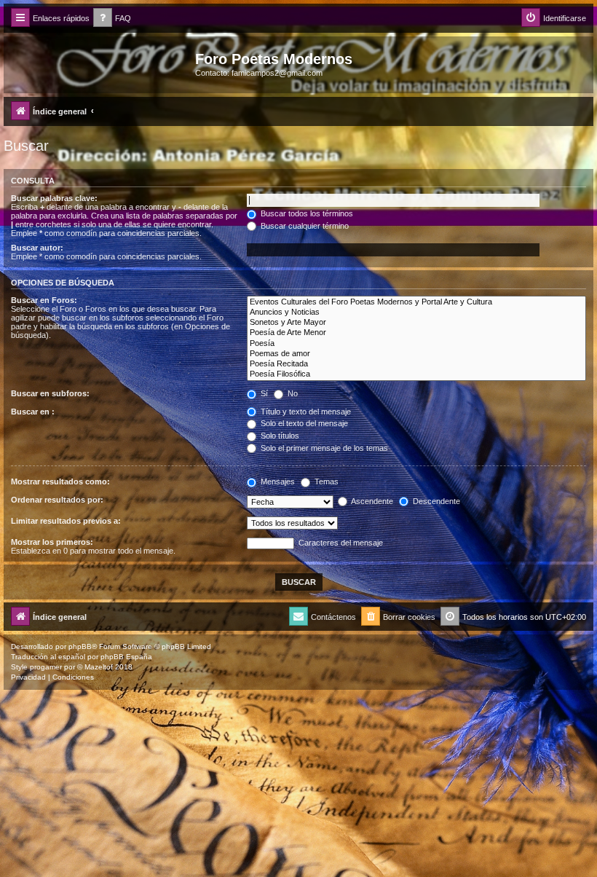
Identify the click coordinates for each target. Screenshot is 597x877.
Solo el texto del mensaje (303, 423)
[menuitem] (112, 18)
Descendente (435, 501)
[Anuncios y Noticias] (416, 312)
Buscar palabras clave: (54, 198)
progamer (46, 667)
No (291, 393)
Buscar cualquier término (303, 225)
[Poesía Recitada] (416, 364)
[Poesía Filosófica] (416, 374)
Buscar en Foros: (44, 300)
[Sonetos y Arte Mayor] (416, 323)
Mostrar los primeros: (52, 542)
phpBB (80, 646)
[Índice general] (101, 63)
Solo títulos (278, 435)
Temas (325, 481)
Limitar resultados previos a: (66, 520)
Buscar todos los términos (305, 213)
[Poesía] (416, 344)
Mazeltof (98, 667)
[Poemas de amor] (416, 354)
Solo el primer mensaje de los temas (323, 448)
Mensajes (276, 481)
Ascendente (371, 501)
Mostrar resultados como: (60, 481)
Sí (263, 393)
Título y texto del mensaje (304, 411)
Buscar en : (33, 411)
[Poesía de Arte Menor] (416, 333)
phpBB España (126, 657)
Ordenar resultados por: (57, 499)
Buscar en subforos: (50, 393)
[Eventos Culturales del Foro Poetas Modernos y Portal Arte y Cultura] (416, 302)
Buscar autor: (37, 247)
